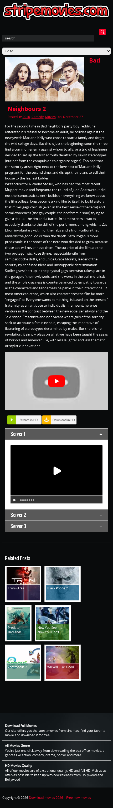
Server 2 (18, 514)
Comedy (38, 117)
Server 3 (18, 526)
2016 (26, 117)
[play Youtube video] (56, 381)
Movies (50, 117)
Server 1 (18, 434)
